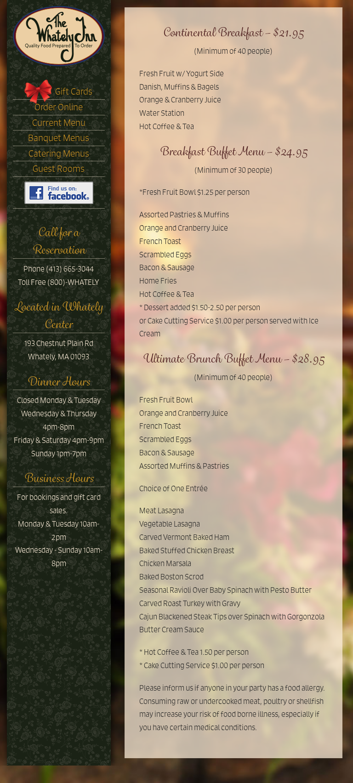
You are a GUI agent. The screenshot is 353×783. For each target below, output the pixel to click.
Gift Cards (73, 91)
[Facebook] (58, 192)
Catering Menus (58, 153)
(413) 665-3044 (70, 268)
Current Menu (58, 122)
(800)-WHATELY (73, 282)
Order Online (58, 107)
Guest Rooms (59, 168)
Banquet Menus (58, 137)
